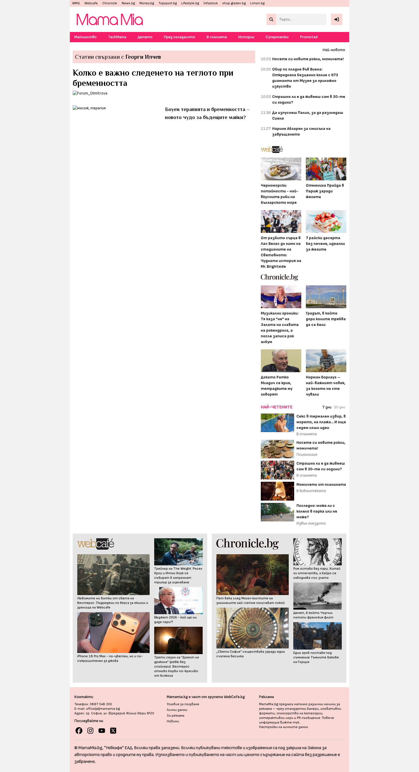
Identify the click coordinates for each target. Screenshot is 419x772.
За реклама (175, 715)
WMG (76, 3)
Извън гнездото (311, 523)
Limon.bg (257, 3)
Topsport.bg (167, 3)
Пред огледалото (179, 37)
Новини (173, 721)
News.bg (128, 3)
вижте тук (289, 722)
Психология (306, 454)
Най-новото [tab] (334, 49)
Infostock (211, 3)
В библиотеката (311, 490)
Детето (145, 37)
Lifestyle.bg (190, 3)
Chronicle (109, 3)
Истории (246, 37)
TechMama (117, 37)
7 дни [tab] (326, 407)
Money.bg (146, 3)
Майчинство (85, 37)
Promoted (309, 37)
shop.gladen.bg (234, 3)
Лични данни (177, 710)
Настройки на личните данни (283, 727)
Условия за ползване (183, 704)
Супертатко (277, 37)
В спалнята (217, 37)
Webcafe (91, 3)
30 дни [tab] (339, 407)
